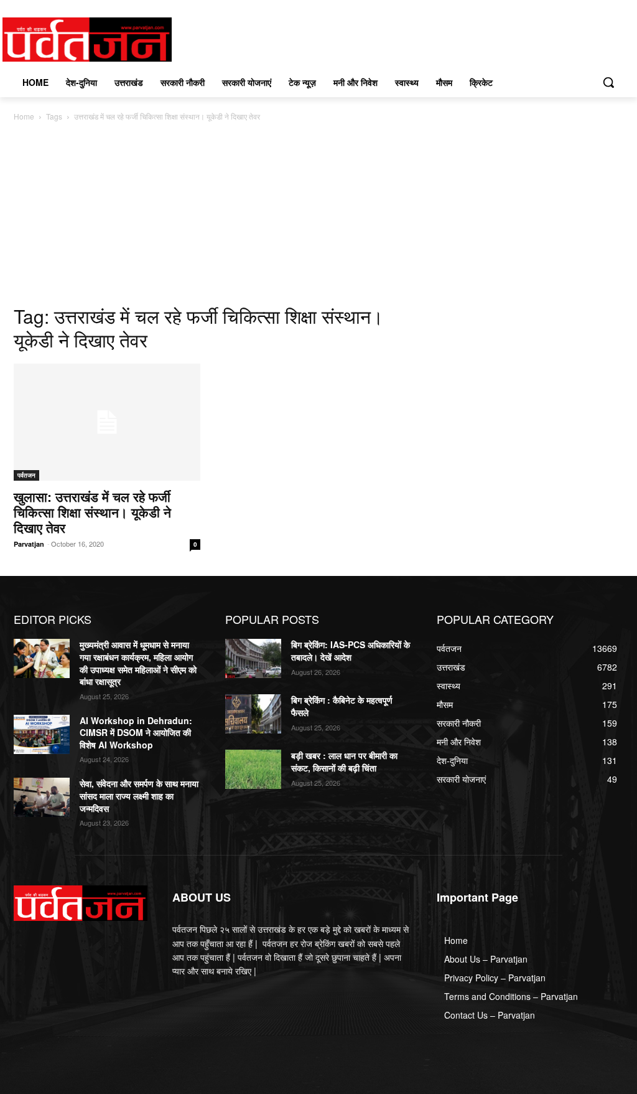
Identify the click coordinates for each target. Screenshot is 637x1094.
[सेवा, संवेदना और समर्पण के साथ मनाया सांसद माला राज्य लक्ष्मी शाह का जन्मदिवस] (42, 797)
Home (24, 116)
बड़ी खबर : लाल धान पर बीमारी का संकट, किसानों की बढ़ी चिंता (344, 761)
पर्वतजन (26, 475)
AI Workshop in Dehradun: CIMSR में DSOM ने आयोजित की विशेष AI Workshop (136, 732)
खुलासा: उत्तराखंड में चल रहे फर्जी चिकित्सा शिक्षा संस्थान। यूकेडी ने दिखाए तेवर (92, 512)
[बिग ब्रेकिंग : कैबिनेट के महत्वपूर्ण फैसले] (253, 713)
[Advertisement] (318, 217)
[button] (608, 82)
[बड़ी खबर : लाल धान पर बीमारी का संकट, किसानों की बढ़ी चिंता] (253, 769)
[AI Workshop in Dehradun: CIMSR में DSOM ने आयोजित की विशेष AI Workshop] (42, 734)
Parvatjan (29, 544)
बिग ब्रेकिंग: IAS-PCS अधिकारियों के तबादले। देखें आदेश (350, 650)
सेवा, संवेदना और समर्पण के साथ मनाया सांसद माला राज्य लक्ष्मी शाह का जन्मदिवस (139, 795)
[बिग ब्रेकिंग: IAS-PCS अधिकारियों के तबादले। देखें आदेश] (253, 658)
